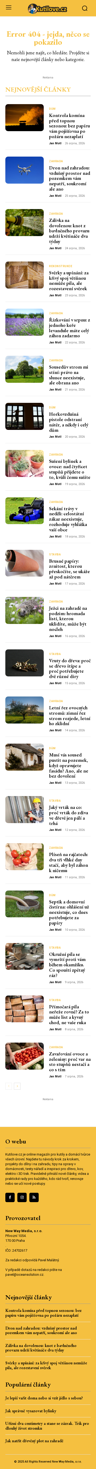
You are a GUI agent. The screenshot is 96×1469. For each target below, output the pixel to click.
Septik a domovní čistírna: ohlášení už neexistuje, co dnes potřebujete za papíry (69, 912)
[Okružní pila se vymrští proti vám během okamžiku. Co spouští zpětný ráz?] (24, 956)
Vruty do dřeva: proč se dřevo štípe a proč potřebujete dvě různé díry (70, 668)
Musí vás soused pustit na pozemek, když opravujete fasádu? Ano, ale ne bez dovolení (68, 765)
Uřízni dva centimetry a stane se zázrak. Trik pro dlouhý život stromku (47, 1426)
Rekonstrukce (60, 266)
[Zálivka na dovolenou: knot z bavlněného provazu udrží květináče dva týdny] (24, 222)
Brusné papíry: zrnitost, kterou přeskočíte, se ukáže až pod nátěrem (69, 569)
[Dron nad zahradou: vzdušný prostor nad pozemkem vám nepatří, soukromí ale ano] (24, 170)
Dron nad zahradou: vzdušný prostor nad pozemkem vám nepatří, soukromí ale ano (69, 178)
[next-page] (17, 1086)
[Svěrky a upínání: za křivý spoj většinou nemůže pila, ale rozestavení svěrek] (24, 275)
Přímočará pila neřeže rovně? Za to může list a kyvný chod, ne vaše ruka (69, 1014)
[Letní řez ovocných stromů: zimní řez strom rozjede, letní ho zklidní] (24, 710)
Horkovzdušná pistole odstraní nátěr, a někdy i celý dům (68, 422)
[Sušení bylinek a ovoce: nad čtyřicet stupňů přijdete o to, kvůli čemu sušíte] (24, 463)
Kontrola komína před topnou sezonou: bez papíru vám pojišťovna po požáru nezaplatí (69, 125)
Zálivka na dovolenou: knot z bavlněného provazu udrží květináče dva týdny (69, 230)
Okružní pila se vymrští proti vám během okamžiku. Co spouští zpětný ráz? (67, 964)
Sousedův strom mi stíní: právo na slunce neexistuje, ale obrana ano (68, 375)
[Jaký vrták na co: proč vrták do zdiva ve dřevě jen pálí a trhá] (24, 809)
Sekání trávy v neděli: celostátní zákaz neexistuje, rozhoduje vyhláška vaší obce (68, 519)
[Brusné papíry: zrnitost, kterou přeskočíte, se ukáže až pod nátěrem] (24, 563)
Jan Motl (55, 143)
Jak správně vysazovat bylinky (30, 1411)
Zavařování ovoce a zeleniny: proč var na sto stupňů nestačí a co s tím (70, 1062)
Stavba (55, 554)
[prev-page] (8, 1086)
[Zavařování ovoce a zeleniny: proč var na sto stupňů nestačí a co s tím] (24, 1056)
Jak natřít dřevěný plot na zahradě (34, 1441)
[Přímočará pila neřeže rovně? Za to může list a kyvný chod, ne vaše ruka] (24, 1009)
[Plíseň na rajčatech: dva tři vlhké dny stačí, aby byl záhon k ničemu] (24, 856)
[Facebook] (10, 1197)
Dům (52, 109)
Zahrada (56, 161)
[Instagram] (22, 1197)
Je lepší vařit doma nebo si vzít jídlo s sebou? (44, 1398)
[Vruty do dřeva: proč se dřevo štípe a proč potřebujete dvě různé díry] (24, 662)
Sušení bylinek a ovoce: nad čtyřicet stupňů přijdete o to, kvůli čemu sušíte (69, 469)
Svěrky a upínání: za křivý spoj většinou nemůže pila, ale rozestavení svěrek (69, 280)
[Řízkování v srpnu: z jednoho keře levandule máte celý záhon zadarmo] (24, 322)
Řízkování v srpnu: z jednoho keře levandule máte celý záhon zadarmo (69, 328)
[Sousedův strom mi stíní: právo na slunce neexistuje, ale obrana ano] (24, 369)
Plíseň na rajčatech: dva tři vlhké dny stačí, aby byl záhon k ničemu (68, 862)
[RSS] (34, 1197)
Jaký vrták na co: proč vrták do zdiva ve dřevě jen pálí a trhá (68, 815)
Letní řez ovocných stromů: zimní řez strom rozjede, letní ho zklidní (69, 715)
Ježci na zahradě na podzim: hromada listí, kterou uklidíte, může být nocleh (68, 618)
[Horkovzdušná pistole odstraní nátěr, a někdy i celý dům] (24, 416)
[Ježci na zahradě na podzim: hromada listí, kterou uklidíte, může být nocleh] (24, 610)
